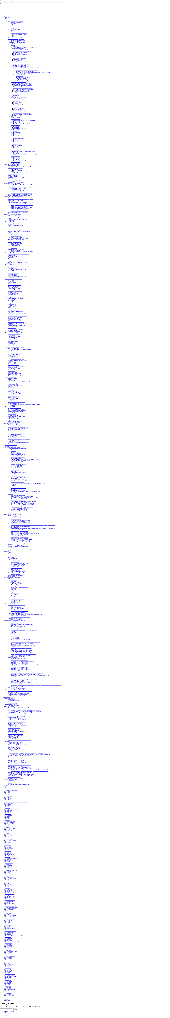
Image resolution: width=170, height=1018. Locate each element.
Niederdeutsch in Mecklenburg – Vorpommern (15, 620)
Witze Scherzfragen (9, 944)
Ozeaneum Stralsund (12, 435)
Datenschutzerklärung (9, 1011)
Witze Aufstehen (8, 796)
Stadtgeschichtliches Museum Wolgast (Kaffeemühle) (19, 439)
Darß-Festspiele (14, 580)
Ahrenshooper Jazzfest (15, 449)
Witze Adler (7, 789)
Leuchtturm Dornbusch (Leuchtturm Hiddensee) (18, 276)
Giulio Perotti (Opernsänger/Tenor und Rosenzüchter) (22, 477)
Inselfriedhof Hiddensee (13, 274)
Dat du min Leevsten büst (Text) (17, 627)
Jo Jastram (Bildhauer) (15, 574)
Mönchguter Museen (12, 391)
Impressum (7, 1000)
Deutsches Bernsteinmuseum (14, 426)
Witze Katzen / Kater (9, 880)
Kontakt (4, 996)
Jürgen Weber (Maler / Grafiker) (17, 565)
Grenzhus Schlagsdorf (12, 337)
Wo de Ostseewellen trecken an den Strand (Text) (21, 639)
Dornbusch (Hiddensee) (13, 268)
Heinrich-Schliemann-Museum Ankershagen (17, 316)
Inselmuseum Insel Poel (16, 357)
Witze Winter (8, 988)
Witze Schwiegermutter (10, 956)
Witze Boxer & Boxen (10, 812)
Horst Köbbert (14, 478)
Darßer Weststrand (12, 282)
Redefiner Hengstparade (13, 341)
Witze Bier (7, 808)
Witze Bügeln (8, 818)
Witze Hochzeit (8, 869)
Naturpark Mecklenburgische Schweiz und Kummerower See (21, 303)
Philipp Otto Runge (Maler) (16, 568)
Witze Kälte (7, 876)
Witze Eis (7, 833)
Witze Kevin (8, 884)
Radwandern (10, 228)
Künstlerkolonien (11, 557)
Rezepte (7, 714)
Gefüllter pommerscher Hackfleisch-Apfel (17, 719)
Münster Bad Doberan (12, 367)
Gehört (9, 513)
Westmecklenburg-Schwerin (14, 178)
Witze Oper (7, 917)
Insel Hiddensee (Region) (13, 165)
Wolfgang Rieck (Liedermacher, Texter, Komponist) (21, 650)
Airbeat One (13, 451)
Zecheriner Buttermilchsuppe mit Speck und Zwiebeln (19, 740)
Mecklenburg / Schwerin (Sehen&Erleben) (14, 332)
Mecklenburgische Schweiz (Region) (16, 182)
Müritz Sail (15, 103)
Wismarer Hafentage (17, 110)
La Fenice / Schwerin (12, 749)
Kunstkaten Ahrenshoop (13, 286)
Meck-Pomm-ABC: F (15, 142)
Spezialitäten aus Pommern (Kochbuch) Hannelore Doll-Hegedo (21, 713)
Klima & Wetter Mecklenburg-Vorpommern (17, 37)
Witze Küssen (8, 895)
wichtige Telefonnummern (13, 256)
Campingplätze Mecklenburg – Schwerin (19, 211)
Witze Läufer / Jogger (9, 898)
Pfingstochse (16, 95)
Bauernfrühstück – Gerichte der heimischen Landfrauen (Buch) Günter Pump (24, 707)
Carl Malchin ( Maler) (15, 560)
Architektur (7, 551)
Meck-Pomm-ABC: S (15, 126)
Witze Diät (7, 827)
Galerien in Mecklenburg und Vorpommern (17, 556)
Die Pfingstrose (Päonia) (18, 94)
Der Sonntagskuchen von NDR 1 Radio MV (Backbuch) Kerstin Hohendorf (24, 710)
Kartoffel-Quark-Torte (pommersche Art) (16, 722)
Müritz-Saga (13, 581)
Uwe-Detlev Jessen (15, 594)
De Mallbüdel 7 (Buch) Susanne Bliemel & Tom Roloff (22, 661)
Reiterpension (11, 201)
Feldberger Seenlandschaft (13, 314)
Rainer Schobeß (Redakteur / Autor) (18, 656)
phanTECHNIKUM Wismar (14, 368)
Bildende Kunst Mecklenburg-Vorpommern (14, 554)
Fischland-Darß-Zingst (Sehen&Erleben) (13, 279)
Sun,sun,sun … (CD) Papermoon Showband (20, 508)
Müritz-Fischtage (11, 699)
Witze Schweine (8, 953)
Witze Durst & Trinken (10, 828)
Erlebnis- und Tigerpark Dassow (15, 354)
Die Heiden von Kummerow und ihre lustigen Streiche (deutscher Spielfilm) (26, 614)
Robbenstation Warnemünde (14, 369)
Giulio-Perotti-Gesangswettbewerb (18, 457)
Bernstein (15, 137)
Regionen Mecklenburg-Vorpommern (13, 164)
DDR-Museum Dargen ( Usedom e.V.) (16, 409)
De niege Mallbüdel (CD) (16, 677)
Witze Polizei (8, 926)
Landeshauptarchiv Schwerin (19, 153)
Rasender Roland (11, 397)
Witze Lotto (7, 902)
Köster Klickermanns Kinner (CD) (18, 681)
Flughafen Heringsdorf (15, 189)
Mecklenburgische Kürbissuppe (14, 728)
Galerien (10, 224)
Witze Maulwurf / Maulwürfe (11, 908)
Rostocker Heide (11, 371)
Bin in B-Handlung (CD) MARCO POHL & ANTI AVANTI (23, 510)
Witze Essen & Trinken (10, 836)
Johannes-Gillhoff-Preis (13, 621)
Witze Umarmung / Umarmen (11, 976)
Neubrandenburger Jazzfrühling (17, 461)
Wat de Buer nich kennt (16, 638)
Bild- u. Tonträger (11, 576)
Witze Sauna (8, 939)
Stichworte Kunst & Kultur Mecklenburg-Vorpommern (16, 689)
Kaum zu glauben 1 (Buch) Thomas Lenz (19, 529)
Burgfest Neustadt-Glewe (18, 100)
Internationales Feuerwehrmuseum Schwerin (17, 338)
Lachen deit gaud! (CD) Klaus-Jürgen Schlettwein (21, 682)
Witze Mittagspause (9, 909)
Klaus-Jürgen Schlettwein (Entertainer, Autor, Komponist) (23, 645)
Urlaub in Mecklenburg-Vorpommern (13, 214)
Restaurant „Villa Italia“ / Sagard (15, 766)
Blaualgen (13, 30)
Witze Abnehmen (9, 787)
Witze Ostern (8, 921)
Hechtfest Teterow (17, 102)
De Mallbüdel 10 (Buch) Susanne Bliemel (19, 660)
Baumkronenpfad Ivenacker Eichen (15, 311)
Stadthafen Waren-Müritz (13, 330)
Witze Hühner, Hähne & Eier (11, 870)
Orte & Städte (13, 23)
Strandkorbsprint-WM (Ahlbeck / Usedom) (17, 416)
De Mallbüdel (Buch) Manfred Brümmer (19, 666)
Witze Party (7, 922)
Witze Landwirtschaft (9, 896)
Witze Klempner (8, 889)
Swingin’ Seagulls (14, 484)
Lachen (4, 786)
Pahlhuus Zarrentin (12, 345)
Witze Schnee (8, 949)
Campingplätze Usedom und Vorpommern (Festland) (22, 207)
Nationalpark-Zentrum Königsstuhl (15, 394)
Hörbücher (10, 544)
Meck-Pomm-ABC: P (15, 125)
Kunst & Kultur (6, 446)
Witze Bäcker (8, 798)
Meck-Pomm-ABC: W (15, 132)
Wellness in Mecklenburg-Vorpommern (16, 215)
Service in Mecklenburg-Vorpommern (13, 252)
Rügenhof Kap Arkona (13, 398)
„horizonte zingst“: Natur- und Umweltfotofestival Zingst (20, 691)
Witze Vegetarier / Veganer (10, 978)
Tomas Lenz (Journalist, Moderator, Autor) (19, 521)
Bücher (9, 523)
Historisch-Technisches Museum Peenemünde (17, 410)
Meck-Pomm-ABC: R (15, 158)
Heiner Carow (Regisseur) (16, 619)
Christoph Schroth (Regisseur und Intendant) (20, 587)
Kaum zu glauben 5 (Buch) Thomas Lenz (19, 534)
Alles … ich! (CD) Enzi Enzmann (18, 495)
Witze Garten (8, 852)
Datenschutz (7, 997)
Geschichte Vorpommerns (16, 41)
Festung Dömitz (11, 335)
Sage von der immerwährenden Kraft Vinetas (22, 114)
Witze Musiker (8, 913)
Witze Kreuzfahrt (8, 890)
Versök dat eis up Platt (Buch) (17, 670)
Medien (9, 261)
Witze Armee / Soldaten (10, 793)
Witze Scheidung (8, 943)
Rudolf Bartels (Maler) (15, 569)
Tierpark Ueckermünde (15, 245)
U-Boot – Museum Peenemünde (15, 421)
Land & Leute (8, 18)
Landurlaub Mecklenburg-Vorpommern (16, 200)
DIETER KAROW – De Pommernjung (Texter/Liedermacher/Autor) (25, 642)
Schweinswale (16, 127)
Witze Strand (8, 965)
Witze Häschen (8, 865)
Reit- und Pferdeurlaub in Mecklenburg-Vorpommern (19, 231)
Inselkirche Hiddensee (12, 275)
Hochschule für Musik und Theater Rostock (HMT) (19, 693)
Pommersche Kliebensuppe (13, 730)
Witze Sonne (8, 959)
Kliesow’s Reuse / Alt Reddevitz (15, 748)
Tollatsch (10, 783)
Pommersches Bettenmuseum (14, 412)
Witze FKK (7, 842)
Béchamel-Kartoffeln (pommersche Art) (16, 716)
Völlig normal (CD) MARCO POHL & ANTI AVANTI (22, 503)
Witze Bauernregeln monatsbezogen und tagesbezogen (16, 802)
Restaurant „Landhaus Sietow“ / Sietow (16, 763)
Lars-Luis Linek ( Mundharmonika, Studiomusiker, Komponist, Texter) (25, 491)
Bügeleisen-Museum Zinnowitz (14, 408)
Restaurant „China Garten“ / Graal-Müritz (17, 760)
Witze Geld (7, 857)
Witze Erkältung (8, 835)
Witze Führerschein (9, 848)
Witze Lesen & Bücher (10, 900)
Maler (9, 559)
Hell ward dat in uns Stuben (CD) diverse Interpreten (27, 70)
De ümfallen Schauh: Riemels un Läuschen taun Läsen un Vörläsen (25, 664)
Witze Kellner (8, 882)
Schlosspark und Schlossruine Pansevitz (16, 402)
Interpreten (10, 468)
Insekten (12, 36)
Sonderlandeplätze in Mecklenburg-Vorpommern (21, 191)
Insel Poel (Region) (15, 169)
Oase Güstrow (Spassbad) (16, 236)
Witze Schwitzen (8, 958)
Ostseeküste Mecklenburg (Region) (15, 168)
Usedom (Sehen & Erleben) (11, 406)
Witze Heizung (8, 866)
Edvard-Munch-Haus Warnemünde (15, 350)
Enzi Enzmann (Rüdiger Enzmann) (18, 476)
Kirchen (9, 552)
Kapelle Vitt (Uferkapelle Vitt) (14, 388)
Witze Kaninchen (9, 877)
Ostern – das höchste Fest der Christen (21, 90)
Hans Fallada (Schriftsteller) (16, 516)
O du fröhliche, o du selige (21, 79)
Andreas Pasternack (15, 470)
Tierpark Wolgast (11, 441)
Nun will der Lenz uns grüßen (19, 58)
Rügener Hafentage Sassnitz (19, 105)
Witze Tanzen (8, 966)
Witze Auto (7, 797)
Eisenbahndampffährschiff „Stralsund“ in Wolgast (18, 427)
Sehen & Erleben (6, 263)
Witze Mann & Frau (9, 903)
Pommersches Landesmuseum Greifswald (17, 436)
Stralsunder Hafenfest (17, 109)
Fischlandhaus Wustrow (13, 283)
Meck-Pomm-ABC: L (15, 152)
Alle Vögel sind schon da (18, 48)
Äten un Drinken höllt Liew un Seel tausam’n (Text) (22, 624)
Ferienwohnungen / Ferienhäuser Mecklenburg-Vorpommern (20, 199)
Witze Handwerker (9, 863)
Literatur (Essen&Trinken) (10, 706)
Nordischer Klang (14, 463)
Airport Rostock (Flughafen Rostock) (18, 188)
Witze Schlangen (8, 946)
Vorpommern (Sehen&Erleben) (11, 423)
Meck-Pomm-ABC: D (15, 140)
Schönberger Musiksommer (16, 465)
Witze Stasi (7, 963)
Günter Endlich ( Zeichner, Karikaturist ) (19, 563)
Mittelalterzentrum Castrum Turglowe (16, 433)
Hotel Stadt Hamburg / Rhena (14, 747)
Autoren (9, 515)
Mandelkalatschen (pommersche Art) (15, 724)
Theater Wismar (14, 601)
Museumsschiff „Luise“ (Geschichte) (21, 393)
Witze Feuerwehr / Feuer (10, 840)
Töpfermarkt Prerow (12, 294)
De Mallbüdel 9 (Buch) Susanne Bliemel (19, 663)
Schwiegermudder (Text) (16, 636)
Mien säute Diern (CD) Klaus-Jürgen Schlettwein (21, 683)
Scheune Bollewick (12, 328)
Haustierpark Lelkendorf (16, 244)
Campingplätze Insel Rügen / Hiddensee (19, 206)
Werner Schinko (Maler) (16, 570)
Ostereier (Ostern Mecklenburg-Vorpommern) (22, 85)
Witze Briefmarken (9, 815)
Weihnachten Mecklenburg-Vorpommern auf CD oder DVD (26, 67)
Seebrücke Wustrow (12, 292)
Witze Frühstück (8, 847)
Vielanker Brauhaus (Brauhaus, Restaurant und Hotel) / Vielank (21, 775)
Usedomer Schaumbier (13, 737)
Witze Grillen (8, 861)
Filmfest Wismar (14, 609)
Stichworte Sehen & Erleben (11, 445)
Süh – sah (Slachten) (15, 637)
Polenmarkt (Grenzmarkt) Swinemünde (16, 411)
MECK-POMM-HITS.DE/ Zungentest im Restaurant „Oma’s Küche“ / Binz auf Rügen (26, 753)
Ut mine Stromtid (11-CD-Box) (17, 686)
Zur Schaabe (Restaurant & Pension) (15, 778)
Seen (12, 25)
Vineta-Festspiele (14, 584)
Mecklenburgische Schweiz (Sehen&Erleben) (14, 297)
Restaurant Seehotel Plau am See (15, 773)
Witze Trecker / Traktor (10, 974)
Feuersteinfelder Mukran (13, 384)
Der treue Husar (16, 53)
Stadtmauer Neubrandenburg (14, 331)
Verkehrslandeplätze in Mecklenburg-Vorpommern (21, 193)
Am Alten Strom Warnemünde (14, 348)
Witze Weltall (8, 986)
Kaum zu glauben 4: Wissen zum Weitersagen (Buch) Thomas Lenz (25, 533)
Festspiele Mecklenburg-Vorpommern (18, 455)
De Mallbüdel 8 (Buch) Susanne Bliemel (19, 662)
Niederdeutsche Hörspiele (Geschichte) (21, 123)
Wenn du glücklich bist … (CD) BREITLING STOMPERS (23, 504)
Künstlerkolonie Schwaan (16, 558)
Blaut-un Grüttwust (15, 625)
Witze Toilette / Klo (9, 971)
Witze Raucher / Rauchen (10, 933)
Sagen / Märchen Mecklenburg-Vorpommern (20, 111)
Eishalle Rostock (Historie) (16, 353)
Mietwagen (10, 257)
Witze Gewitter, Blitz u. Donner (12, 858)
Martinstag (13, 96)
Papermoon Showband (15, 486)
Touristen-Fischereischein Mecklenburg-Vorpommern (22, 251)
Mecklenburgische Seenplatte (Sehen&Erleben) (15, 308)
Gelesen (9, 550)
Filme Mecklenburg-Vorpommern (12, 603)
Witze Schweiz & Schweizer (11, 955)
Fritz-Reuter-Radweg (15, 230)
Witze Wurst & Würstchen (10, 992)
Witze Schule (8, 950)
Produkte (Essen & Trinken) (11, 704)
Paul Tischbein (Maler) (15, 566)
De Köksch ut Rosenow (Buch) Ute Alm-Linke (18, 709)
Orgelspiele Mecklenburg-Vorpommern (19, 464)
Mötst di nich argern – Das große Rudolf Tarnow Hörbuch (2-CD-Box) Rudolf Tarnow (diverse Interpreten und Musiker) (36, 685)
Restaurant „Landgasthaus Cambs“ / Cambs (17, 762)
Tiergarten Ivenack (12, 306)
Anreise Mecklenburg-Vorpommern (12, 183)
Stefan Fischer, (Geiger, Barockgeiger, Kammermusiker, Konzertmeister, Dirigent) (28, 483)
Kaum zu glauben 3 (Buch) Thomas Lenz (19, 532)
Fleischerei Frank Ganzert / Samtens (15, 742)
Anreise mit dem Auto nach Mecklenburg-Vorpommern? (20, 184)
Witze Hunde (8, 871)
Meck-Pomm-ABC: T (15, 162)
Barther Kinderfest (14, 43)
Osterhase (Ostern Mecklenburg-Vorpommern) (23, 88)
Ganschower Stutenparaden (14, 299)
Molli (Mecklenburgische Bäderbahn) (16, 366)
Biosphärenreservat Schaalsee (14, 334)
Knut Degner (13, 590)
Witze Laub (7, 897)
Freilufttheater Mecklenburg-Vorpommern (17, 578)
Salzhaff (12, 171)
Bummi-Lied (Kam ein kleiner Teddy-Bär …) (22, 51)
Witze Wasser (8, 983)
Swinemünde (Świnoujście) (14, 418)
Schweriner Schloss (12, 344)
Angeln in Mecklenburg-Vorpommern (16, 249)
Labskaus (13, 631)
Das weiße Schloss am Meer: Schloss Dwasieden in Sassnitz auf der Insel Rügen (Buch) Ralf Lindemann (33, 525)
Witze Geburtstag (9, 853)
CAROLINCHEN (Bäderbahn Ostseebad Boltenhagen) (19, 349)
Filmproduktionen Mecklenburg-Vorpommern (17, 613)
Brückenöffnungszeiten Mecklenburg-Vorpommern (18, 254)
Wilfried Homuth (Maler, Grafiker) (18, 571)
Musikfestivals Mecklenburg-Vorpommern (17, 448)
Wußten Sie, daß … (12, 19)
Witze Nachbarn (8, 914)
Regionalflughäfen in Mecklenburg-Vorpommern (21, 190)
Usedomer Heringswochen (13, 701)
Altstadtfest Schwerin (17, 98)
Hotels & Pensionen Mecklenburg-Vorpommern (18, 197)
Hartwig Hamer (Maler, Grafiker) (18, 564)
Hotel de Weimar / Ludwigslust (14, 746)
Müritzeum (10, 324)
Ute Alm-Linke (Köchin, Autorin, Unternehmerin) (18, 784)
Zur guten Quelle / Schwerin (14, 777)
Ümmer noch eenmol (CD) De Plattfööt (19, 502)
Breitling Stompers (14, 471)
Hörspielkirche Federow (13, 318)
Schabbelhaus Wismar (12, 372)
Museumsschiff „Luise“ (16, 392)
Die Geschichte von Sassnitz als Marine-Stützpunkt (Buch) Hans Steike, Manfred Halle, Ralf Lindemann (33, 528)
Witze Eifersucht (8, 830)
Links (6, 999)
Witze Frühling (8, 846)
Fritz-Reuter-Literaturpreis (18, 145)
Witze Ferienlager (9, 839)
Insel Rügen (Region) (12, 174)
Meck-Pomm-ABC (12, 116)
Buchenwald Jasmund (12, 378)
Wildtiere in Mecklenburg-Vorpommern (19, 33)
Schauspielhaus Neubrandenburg (15, 326)
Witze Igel (7, 872)
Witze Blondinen (8, 810)
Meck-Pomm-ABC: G (15, 146)
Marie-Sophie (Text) (15, 632)
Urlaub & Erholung (7, 17)
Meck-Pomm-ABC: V (15, 129)
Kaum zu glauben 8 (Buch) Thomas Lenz (19, 538)
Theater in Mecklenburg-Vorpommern (16, 596)
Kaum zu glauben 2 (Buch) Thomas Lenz (19, 531)
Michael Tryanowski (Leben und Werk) (19, 480)
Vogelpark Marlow (12, 295)
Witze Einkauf (8, 832)
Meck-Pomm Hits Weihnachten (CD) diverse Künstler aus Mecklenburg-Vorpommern (34, 72)
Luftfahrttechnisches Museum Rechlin (16, 322)
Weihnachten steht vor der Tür (22, 80)
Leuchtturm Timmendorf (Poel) (17, 359)
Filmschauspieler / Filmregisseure (15, 618)
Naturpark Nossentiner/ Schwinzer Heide (16, 325)
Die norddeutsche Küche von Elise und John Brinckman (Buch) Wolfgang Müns (25, 711)
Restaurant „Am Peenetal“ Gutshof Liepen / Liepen (19, 755)
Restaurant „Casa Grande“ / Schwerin (16, 759)
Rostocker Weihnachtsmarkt (16, 62)
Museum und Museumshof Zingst (15, 289)
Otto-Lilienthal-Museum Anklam (15, 434)
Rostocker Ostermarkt (15, 61)
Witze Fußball (8, 851)
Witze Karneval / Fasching (10, 878)
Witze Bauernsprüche (9, 803)
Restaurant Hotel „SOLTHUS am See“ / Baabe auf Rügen (20, 768)
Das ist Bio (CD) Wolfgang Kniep (18, 688)
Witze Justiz (7, 873)
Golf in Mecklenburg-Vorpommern (15, 225)
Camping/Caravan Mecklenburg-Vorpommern (17, 202)
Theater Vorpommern (15, 600)
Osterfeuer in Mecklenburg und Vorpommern (22, 86)
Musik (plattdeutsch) (12, 687)
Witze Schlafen (8, 945)
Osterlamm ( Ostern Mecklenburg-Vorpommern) (23, 89)
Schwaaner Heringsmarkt (13, 700)
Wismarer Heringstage (12, 703)
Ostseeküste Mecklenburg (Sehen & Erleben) (14, 347)
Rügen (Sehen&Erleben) (10, 377)
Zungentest (7, 741)
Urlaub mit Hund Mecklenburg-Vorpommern (17, 219)
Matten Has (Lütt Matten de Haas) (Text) (19, 633)
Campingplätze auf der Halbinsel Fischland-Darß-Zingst (22, 205)
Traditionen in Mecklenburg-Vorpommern (17, 42)
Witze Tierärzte (8, 970)
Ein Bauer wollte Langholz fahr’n (20, 54)
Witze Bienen (8, 806)
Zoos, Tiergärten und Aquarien (14, 242)
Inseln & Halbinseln (15, 24)
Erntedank (13, 45)
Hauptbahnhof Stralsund (13, 430)
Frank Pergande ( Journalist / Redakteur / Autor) (21, 522)
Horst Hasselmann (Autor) (16, 644)
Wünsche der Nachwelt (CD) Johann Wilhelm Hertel (22, 507)
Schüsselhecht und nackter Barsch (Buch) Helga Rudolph (20, 712)
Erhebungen (13, 28)
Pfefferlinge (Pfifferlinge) (13, 705)
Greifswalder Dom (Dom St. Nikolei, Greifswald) (18, 428)
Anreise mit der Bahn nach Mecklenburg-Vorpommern (19, 185)
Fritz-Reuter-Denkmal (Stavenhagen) (16, 298)
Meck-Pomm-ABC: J (15, 117)
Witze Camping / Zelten (10, 821)
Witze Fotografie (8, 843)
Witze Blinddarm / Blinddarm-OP (12, 809)
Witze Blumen (8, 811)
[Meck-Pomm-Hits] (0, 0)
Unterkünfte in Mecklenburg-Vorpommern (14, 196)
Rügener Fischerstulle (12, 732)
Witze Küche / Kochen (10, 892)
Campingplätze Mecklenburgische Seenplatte (20, 209)
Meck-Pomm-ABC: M (15, 121)
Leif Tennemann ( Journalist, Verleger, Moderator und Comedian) (21, 695)
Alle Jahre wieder (19, 76)
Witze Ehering (8, 829)
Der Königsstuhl (11, 380)
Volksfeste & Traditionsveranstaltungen (19, 97)
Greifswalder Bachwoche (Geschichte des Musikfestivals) (25, 459)
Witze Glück (8, 860)
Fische (12, 35)
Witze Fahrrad (8, 837)
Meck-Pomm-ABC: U (15, 163)
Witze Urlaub (8, 977)
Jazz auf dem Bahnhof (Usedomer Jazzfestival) (20, 460)
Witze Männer (8, 904)
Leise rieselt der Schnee (21, 78)
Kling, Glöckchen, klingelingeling (23, 77)
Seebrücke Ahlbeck (12, 414)
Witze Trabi (7, 972)
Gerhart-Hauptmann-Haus (13, 271)
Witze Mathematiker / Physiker (11, 907)
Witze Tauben (8, 968)
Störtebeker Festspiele (15, 582)
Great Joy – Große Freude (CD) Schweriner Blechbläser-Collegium (30, 68)
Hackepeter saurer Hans (13, 720)
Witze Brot (7, 817)
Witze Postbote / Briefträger (11, 928)
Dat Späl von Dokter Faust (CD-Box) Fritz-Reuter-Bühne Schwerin (25, 674)
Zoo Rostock (13, 246)
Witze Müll (7, 912)
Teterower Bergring (12, 305)
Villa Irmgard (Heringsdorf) (14, 422)
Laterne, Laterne (16, 55)
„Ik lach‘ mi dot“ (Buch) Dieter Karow (19, 658)
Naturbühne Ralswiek (17, 583)
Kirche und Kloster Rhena (13, 340)
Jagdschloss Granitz (12, 386)
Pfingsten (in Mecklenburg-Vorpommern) (19, 92)
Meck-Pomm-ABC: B (15, 135)
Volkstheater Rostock (15, 602)
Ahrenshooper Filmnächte (16, 606)
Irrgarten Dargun (11, 300)
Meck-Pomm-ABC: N (15, 122)
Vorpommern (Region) (12, 176)
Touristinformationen (12, 255)
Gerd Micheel (13, 595)
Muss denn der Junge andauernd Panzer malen (20, 540)
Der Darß (13, 181)
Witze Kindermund (9, 886)
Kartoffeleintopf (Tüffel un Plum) (15, 723)
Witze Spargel (8, 960)
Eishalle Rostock (11, 351)
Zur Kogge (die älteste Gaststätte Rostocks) (17, 375)
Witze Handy (8, 864)
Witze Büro (7, 820)
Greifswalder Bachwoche (16, 458)
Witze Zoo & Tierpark (10, 995)
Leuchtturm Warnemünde (13, 365)
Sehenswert (10, 232)
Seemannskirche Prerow (13, 293)
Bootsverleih (10, 258)
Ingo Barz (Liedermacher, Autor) (17, 492)
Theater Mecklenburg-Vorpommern (12, 577)
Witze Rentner (8, 937)
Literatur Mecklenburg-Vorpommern (13, 514)
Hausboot (10, 213)
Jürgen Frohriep (14, 589)
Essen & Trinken (6, 697)
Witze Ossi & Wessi (9, 919)
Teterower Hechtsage (17, 115)
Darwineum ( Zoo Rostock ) (17, 243)
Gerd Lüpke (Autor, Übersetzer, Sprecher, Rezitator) (22, 643)
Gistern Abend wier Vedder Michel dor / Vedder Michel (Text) (24, 630)
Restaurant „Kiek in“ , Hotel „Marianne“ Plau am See (19, 767)
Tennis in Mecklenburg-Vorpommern (16, 237)
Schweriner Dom (11, 343)
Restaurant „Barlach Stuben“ (14, 756)
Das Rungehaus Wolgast (13, 424)
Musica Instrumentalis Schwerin (17, 482)
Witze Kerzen (8, 883)
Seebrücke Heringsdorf (13, 415)
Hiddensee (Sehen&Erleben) (11, 264)
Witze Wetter (8, 987)
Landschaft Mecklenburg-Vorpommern (16, 21)
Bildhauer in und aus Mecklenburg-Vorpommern (18, 572)
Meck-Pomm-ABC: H (15, 147)
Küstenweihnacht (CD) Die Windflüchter (24, 71)
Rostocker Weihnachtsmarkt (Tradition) (21, 64)
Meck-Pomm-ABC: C (15, 139)
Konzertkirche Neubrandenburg (14, 319)
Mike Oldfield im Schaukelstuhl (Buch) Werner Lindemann (23, 543)
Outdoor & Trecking (12, 220)
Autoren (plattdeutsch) (12, 640)
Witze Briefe (8, 814)
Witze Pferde (8, 923)
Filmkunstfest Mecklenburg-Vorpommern (19, 611)
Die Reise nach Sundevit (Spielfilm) (18, 615)
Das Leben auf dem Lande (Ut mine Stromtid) (20, 541)
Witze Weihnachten (9, 984)
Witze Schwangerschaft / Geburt (12, 951)
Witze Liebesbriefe (9, 901)
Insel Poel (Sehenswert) (13, 356)
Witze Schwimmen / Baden (11, 957)
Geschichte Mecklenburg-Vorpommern (16, 39)
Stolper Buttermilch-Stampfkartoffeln (16, 735)
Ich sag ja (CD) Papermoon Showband (19, 509)
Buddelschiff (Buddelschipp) (19, 138)
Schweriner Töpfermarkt (18, 108)
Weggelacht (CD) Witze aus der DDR (18, 545)
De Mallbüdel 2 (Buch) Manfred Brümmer (19, 667)
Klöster (9, 553)
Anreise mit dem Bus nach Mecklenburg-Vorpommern (19, 195)
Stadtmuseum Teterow (12, 304)
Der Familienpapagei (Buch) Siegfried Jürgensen (21, 526)
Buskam (9, 379)
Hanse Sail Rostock (17, 101)
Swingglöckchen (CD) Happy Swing (24, 73)
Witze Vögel (8, 980)
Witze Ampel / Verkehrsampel (11, 790)
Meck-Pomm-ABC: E (15, 141)
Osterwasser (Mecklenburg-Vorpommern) (22, 91)
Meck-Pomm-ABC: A (15, 134)
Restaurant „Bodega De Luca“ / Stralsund (17, 757)
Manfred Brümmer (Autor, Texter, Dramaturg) (20, 651)
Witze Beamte (8, 804)
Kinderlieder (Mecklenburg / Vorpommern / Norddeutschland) (24, 47)
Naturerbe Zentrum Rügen (13, 396)
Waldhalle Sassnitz (14, 405)
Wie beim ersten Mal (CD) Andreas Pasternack (20, 506)
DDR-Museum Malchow (13, 312)
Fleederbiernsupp (14, 629)
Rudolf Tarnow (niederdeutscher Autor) (19, 646)
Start (4, 16)
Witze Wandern (8, 982)
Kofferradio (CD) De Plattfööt (17, 500)
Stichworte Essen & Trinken (11, 779)
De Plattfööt (13, 474)
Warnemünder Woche (12, 374)
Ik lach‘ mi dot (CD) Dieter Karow (18, 680)
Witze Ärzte (7, 794)
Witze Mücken (8, 910)
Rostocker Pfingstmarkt (18, 104)
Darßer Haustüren (11, 280)
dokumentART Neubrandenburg (17, 608)
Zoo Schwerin (14, 248)
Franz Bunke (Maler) (15, 562)
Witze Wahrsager (8, 981)
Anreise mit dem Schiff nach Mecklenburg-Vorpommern (20, 194)
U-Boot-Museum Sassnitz (13, 403)
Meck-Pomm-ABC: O (15, 156)
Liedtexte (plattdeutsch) (13, 623)
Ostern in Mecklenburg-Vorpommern (18, 82)
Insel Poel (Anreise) (17, 170)
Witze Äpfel (7, 792)
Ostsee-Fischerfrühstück (13, 729)
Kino (9, 226)
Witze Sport (7, 962)
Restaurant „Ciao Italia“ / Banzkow (15, 761)
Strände (9, 218)
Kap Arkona (10, 387)
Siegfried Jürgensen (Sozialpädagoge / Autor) (20, 520)
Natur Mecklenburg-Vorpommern (15, 29)
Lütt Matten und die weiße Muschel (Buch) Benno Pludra (25, 154)
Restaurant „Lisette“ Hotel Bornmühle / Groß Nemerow (19, 765)
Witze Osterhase (8, 920)
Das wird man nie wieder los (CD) (18, 40)
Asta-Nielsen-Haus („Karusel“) (14, 265)
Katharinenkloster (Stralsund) (14, 431)
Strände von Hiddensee (13, 277)
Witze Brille (7, 816)
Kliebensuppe (11, 780)
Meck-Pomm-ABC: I (15, 148)
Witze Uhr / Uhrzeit (9, 975)
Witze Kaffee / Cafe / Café (10, 874)
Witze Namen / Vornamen (10, 915)
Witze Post (7, 927)
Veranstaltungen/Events (13, 223)
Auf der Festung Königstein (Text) (20, 49)
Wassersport (10, 240)
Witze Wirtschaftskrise (10, 989)
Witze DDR (7, 826)
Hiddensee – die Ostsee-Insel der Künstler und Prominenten (23, 166)
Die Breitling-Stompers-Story (19, 472)
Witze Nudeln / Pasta (9, 916)
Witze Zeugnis (8, 994)
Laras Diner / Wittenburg (13, 750)
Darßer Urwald (11, 281)
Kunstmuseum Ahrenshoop (13, 287)
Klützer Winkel (11, 361)
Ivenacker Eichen (11, 301)
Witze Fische (8, 841)
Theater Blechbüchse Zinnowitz (17, 599)
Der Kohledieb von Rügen (16, 527)
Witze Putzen (8, 929)
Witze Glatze (8, 859)
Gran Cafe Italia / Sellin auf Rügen (15, 743)
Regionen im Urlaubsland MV (17, 22)
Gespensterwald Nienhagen (14, 355)
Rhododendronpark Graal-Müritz (15, 291)
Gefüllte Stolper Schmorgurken (14, 718)
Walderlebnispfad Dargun (13, 307)
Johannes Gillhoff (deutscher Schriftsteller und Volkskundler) (23, 652)
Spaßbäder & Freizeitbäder (13, 234)
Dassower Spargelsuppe (13, 717)
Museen (9, 227)
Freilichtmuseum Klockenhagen (14, 285)
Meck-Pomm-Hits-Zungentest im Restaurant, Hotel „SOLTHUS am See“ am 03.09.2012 (29, 771)
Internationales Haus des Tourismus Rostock (17, 360)
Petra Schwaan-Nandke (16, 593)
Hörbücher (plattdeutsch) (13, 671)
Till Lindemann (14, 485)
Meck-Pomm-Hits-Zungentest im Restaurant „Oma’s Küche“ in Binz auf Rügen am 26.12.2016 (31, 754)
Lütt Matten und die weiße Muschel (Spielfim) (20, 617)
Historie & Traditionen (10, 698)
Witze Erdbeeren (8, 834)
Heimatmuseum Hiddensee (13, 273)
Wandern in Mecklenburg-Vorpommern (16, 239)
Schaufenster (5, 785)
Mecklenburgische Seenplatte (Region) (16, 177)
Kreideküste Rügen (12, 390)
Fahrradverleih (11, 260)
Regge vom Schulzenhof (16, 519)
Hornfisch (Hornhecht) (15, 250)
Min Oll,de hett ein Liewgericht (17, 634)
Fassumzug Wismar (17, 144)
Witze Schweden (8, 952)
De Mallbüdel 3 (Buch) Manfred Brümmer (19, 668)
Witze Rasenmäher (9, 932)
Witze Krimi (7, 891)
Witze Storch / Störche (10, 964)
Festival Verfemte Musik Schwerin (18, 454)
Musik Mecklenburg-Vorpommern (12, 447)
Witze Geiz (7, 855)
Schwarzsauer (11, 781)
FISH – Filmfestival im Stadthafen (18, 612)
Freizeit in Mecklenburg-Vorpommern (13, 221)
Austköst (15, 46)
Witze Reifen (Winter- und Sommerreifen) (14, 935)
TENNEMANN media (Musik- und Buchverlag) (21, 549)
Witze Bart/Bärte (8, 800)
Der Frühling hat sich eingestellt (20, 52)
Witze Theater (8, 969)
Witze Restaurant (8, 938)
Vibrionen (15, 131)
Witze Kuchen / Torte (9, 894)
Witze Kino (7, 888)
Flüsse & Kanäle (14, 27)
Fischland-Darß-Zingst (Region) (14, 180)
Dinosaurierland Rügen (13, 383)
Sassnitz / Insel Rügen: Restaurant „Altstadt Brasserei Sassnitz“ (21, 774)
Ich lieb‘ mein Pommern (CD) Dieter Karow (20, 498)
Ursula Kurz (13, 649)
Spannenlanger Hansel (18, 59)
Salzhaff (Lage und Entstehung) (20, 172)
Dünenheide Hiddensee (13, 270)
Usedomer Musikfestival (16, 467)
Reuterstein (10, 342)
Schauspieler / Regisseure (13, 586)
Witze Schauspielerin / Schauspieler (12, 941)
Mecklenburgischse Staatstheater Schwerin (19, 597)
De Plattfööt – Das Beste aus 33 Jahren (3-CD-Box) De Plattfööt (24, 497)
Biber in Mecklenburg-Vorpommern (20, 34)
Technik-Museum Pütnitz (13, 440)
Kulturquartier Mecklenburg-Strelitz (15, 320)
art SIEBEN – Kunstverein (13, 692)
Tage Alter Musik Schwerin (16, 466)
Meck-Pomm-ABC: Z (15, 133)
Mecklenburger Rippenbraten (14, 726)
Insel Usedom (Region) (13, 175)
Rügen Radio (16, 159)
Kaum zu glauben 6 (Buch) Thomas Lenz (19, 535)
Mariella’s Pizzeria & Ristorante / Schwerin (17, 752)
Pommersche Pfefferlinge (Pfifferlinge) (16, 731)
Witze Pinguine (8, 925)
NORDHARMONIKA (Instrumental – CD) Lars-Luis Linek (23, 501)
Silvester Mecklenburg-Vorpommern (18, 65)
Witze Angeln (8, 791)
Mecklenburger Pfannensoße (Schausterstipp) (17, 725)
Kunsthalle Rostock (12, 362)
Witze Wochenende (9, 990)
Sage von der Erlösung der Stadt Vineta (21, 113)
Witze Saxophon (8, 940)
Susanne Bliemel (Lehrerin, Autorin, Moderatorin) (21, 648)
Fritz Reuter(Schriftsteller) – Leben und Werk (20, 655)
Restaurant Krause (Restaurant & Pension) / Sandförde (19, 772)
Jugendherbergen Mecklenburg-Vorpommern (17, 212)
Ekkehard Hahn (14, 588)
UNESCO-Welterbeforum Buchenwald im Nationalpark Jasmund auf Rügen (24, 404)
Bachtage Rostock (14, 452)
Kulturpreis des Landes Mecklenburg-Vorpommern (24, 151)
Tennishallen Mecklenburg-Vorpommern (19, 238)
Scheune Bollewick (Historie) (17, 329)
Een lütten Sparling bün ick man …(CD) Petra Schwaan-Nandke (24, 679)
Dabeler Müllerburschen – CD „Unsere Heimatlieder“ (22, 496)
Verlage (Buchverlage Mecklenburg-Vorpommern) (18, 546)
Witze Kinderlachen (9, 885)
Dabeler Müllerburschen (16, 473)
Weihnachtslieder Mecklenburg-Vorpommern (22, 74)
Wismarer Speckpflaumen (13, 738)
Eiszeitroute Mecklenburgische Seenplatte (16, 313)
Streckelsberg (11, 417)
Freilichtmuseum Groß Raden (14, 336)
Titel (9, 511)
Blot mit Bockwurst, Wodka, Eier (18, 626)
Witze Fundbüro (8, 849)
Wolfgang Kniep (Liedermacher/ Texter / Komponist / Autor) (23, 654)
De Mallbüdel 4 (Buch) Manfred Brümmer (19, 669)
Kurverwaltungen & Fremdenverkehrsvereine (17, 262)
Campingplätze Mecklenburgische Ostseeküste (20, 203)
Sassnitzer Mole (11, 399)
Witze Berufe (8, 805)
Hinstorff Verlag (14, 547)
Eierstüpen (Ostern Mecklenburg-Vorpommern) (23, 83)
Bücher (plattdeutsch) (12, 657)
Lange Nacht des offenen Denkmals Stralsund (17, 694)
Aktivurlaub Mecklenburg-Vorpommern (16, 217)
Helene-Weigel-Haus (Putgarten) (15, 385)
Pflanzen (12, 31)
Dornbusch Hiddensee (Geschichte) (18, 269)
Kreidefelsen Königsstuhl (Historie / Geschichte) (21, 381)
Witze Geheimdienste (9, 854)
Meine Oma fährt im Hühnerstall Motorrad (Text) (23, 57)
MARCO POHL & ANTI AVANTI (18, 488)
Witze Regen (8, 934)
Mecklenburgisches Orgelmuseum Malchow (17, 323)
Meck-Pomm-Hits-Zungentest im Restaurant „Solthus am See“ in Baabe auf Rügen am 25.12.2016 (31, 769)
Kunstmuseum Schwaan (13, 363)
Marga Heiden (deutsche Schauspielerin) (19, 591)
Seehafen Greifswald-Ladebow (19, 128)
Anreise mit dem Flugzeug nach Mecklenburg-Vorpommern (20, 187)
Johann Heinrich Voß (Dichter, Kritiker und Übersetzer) (22, 517)
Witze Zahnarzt (8, 993)
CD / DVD (10, 494)
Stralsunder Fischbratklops (13, 736)
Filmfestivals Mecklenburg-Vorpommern (16, 605)
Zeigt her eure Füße (17, 60)
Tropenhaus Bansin (12, 420)
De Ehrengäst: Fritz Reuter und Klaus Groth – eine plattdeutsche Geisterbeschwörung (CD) (30, 675)
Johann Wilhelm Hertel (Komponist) (18, 490)
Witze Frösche (8, 845)
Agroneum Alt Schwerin (13, 310)
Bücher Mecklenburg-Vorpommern (15, 575)
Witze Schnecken (9, 947)
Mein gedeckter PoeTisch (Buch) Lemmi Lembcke (21, 539)
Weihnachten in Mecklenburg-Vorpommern (20, 66)
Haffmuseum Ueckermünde (14, 429)
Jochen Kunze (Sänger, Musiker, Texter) (19, 479)
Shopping (10, 233)
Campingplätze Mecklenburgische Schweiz (20, 208)
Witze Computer (8, 824)
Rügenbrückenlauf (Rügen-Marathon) (21, 160)
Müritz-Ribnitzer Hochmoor (14, 288)
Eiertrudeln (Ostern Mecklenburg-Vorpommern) (23, 84)
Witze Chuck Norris (9, 822)
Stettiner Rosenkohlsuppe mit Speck (15, 734)
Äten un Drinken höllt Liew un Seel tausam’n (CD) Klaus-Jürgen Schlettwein (27, 673)
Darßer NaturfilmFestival (16, 607)
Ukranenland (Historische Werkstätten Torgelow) (18, 442)
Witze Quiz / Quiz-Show (10, 931)
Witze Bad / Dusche (9, 799)
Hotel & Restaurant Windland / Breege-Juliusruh (18, 744)
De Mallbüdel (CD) (15, 676)
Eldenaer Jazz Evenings (16, 453)
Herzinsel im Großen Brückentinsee (15, 317)
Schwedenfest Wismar (18, 107)
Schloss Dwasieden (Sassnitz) (14, 400)
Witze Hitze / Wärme (9, 867)
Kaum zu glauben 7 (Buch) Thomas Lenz (19, 537)
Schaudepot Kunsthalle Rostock (14, 373)
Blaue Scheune (11, 267)
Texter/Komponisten (12, 489)
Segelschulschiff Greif (12, 437)
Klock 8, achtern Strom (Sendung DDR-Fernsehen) (24, 120)
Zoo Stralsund (11, 443)
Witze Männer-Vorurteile (10, 906)
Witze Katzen (8, 879)
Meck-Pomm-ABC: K (15, 119)
